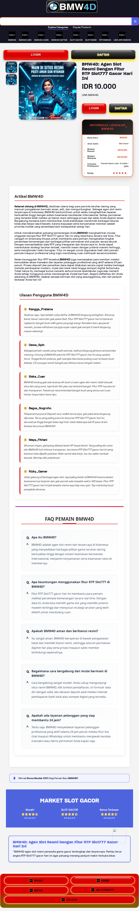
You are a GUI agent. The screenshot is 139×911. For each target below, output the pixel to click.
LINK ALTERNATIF (105, 890)
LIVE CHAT (71, 900)
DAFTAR (103, 54)
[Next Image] (73, 91)
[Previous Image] (21, 91)
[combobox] (66, 21)
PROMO (38, 879)
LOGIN (36, 54)
